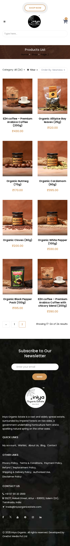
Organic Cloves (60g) (17, 240)
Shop (34, 54)
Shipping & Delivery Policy (16, 472)
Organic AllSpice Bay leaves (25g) (52, 120)
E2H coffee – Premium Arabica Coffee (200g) (17, 122)
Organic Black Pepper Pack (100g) (17, 300)
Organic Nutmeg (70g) (17, 182)
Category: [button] (12, 69)
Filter (32, 69)
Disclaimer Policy (11, 476)
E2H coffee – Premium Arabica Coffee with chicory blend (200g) (52, 302)
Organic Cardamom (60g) (52, 182)
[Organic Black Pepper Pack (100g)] (17, 260)
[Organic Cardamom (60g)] (52, 142)
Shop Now (35, 7)
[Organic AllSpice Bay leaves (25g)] (52, 80)
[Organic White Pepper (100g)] (52, 201)
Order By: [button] (52, 69)
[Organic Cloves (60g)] (17, 201)
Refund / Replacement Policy (19, 467)
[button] (65, 22)
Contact (52, 445)
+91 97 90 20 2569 (15, 494)
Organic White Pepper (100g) (52, 241)
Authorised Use (41, 472)
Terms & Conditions (31, 463)
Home (24, 54)
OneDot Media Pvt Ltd (14, 536)
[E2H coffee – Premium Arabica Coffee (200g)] (17, 80)
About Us (33, 445)
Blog (43, 445)
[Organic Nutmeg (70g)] (17, 142)
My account (9, 445)
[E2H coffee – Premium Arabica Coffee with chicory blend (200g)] (52, 260)
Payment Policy (53, 463)
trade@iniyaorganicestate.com (23, 506)
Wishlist (22, 445)
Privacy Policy (10, 463)
